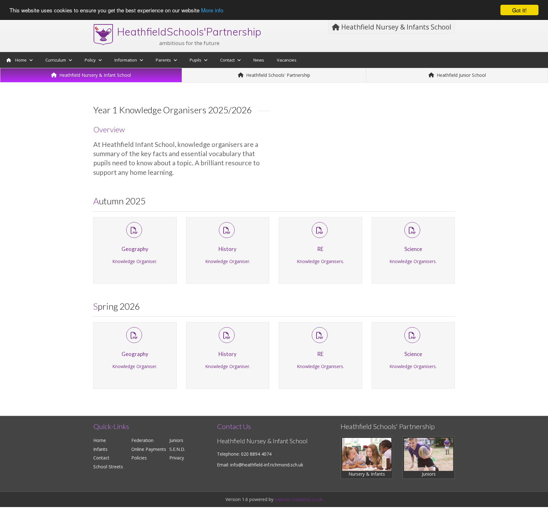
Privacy (176, 458)
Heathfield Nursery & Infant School (94, 75)
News (258, 60)
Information (125, 60)
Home (21, 60)
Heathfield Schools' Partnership (277, 75)
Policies (139, 458)
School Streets (108, 467)
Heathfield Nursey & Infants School (395, 27)
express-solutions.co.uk (299, 499)
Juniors (176, 440)
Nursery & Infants (367, 474)
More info (212, 10)
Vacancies (287, 60)
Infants (100, 449)
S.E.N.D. (177, 449)
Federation (142, 440)
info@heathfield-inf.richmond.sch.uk (266, 465)
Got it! (519, 10)
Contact (101, 458)
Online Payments (148, 449)
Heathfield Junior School (460, 75)
